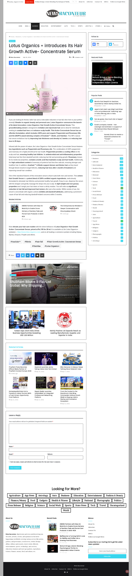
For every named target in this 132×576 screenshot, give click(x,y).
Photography (97, 234)
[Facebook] (11, 63)
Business (35, 26)
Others (97, 26)
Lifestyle (88, 26)
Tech (72, 26)
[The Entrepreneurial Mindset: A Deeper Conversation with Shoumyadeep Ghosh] (53, 208)
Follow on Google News (117, 2)
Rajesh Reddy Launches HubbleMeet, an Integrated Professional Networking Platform (44, 394)
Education (44, 26)
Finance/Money (98, 204)
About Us (82, 2)
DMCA (106, 2)
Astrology (96, 241)
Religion (95, 227)
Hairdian (37, 246)
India (26, 26)
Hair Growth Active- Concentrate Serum (64, 242)
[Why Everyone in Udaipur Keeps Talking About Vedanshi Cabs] (71, 358)
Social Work (97, 191)
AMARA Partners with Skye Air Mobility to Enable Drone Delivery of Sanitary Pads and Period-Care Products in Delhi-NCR (33, 211)
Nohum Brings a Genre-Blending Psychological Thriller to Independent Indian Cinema (71, 548)
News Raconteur (15, 57)
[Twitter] (16, 63)
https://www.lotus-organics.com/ (28, 232)
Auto (66, 26)
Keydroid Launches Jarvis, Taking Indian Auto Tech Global (46, 368)
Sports (80, 26)
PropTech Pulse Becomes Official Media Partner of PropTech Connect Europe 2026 (20, 369)
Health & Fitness (98, 168)
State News (96, 178)
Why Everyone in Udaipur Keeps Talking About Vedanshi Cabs (71, 368)
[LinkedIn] (21, 63)
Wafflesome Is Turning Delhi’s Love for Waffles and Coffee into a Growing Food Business (72, 538)
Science (95, 181)
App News (96, 224)
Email (11, 454)
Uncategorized (98, 211)
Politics (95, 237)
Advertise (90, 2)
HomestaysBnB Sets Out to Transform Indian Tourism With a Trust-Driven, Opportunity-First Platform (20, 394)
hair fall (40, 242)
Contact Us (98, 2)
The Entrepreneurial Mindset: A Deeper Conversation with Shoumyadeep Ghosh (71, 208)
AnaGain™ (16, 242)
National (95, 175)
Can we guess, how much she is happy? (108, 119)
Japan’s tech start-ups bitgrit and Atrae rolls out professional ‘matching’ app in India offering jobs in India (108, 111)
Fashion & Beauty (98, 201)
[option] (46, 283)
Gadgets (95, 231)
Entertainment (56, 26)
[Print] (35, 63)
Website (49, 454)
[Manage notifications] (127, 571)
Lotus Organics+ (52, 246)
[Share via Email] (30, 63)
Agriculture (96, 218)
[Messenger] (25, 63)
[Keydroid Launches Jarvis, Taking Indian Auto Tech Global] (46, 358)
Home (20, 26)
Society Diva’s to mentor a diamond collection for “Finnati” (113, 137)
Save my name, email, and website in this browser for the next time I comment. (36, 462)
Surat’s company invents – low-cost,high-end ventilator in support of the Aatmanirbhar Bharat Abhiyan (108, 127)
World (95, 208)
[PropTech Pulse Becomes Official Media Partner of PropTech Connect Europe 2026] (20, 358)
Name (11, 446)
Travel (95, 221)
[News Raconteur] (66, 13)
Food (94, 198)
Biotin (28, 242)
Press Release (97, 194)
